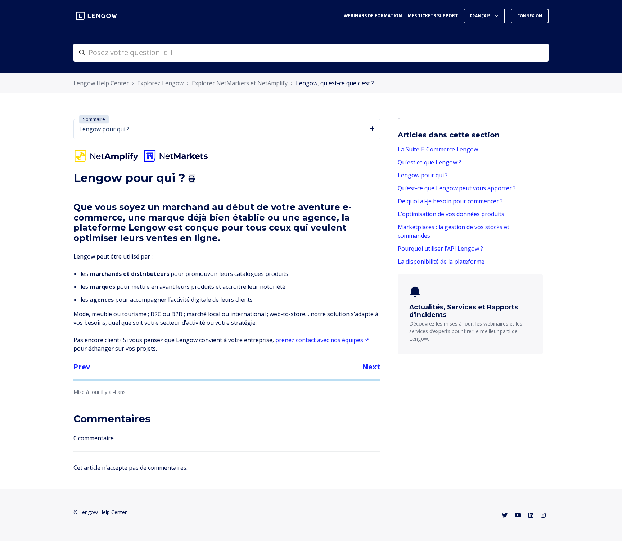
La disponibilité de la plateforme (441, 261)
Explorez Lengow (160, 83)
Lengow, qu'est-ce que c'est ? (335, 83)
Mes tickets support (433, 16)
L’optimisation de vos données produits (451, 214)
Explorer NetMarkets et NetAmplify (240, 83)
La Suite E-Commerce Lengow (438, 149)
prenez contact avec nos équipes (319, 340)
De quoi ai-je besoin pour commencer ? (450, 201)
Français (481, 15)
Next (371, 367)
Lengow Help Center (101, 83)
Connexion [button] (529, 15)
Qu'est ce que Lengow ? (429, 162)
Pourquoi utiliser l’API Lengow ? (440, 249)
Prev (81, 367)
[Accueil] (96, 16)
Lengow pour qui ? (423, 175)
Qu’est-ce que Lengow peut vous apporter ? (457, 188)
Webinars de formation (373, 16)
